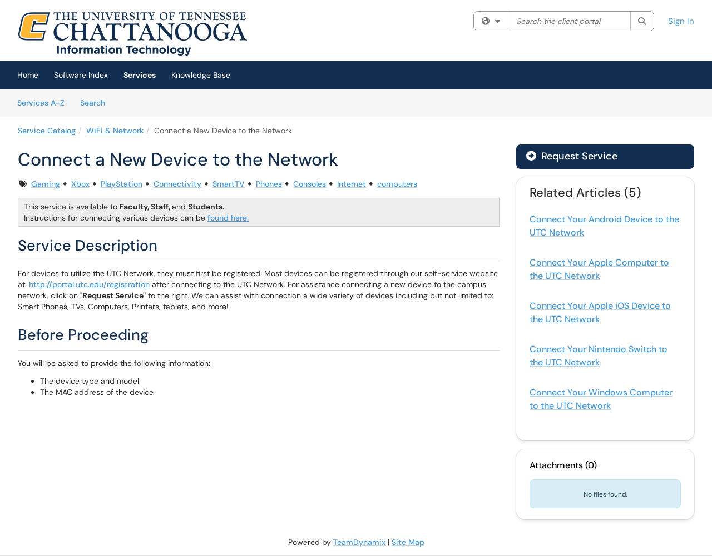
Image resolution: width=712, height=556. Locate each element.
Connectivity (177, 184)
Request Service (577, 156)
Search (96, 102)
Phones (269, 184)
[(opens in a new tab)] (132, 33)
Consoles (309, 184)
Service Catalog (47, 131)
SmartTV (228, 184)
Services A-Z (41, 103)
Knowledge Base (200, 75)
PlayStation (121, 184)
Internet (351, 184)
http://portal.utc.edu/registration (89, 284)
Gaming (45, 184)
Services (139, 75)
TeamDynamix (359, 542)
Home (27, 75)
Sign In (681, 21)
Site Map (408, 542)
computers (397, 184)
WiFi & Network (115, 131)
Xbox (80, 184)
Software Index (81, 75)
